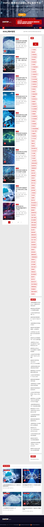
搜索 (32, 38)
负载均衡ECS (33, 259)
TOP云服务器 (20, 21)
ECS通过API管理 (34, 131)
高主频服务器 (33, 289)
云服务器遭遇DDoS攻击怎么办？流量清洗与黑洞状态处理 (35, 304)
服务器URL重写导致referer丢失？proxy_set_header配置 (35, 362)
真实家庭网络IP (33, 244)
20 (18, 222)
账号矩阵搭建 (33, 264)
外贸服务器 (33, 185)
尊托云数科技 (16, 524)
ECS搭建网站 (33, 96)
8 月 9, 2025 (19, 44)
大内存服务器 (33, 192)
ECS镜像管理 (33, 133)
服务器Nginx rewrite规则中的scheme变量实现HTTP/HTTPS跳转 (36, 400)
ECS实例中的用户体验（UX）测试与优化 (21, 60)
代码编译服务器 (33, 168)
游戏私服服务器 (33, 227)
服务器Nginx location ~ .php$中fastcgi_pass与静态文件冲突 (35, 410)
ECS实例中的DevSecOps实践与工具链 (21, 207)
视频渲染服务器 (33, 254)
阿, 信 (24, 44)
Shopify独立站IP (33, 150)
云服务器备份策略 (34, 163)
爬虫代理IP (33, 229)
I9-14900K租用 (33, 138)
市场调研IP (33, 197)
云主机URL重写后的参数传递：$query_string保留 (35, 394)
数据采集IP (33, 210)
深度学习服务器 (30, 21)
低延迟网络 (33, 170)
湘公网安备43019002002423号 (25, 524)
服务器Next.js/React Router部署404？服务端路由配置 (35, 350)
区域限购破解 (33, 180)
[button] (37, 28)
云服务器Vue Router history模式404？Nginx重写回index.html (35, 344)
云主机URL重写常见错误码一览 (9, 508)
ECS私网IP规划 (33, 111)
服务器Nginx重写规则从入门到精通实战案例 (32, 484)
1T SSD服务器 (33, 49)
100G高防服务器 (33, 54)
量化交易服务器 (33, 274)
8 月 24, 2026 (26, 486)
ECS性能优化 (33, 91)
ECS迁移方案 (33, 126)
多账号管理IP (33, 190)
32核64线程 (33, 52)
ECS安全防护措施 (34, 79)
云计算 (17, 56)
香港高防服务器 (33, 286)
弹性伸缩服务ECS (34, 205)
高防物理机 (19, 23)
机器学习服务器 (33, 217)
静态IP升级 (33, 279)
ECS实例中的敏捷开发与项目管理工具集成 (21, 189)
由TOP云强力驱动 (3, 524)
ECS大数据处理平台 (34, 74)
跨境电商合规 (33, 271)
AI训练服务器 (29, 23)
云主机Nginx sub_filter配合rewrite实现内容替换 (35, 333)
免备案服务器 (33, 175)
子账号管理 (33, 195)
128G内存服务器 (36, 21)
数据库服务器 (33, 207)
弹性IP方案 (33, 200)
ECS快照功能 (33, 89)
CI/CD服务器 (24, 23)
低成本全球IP (33, 173)
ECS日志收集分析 (34, 106)
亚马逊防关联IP (33, 165)
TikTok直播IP (33, 153)
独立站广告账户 (33, 239)
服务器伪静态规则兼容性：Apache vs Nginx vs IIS (35, 319)
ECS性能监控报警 (34, 94)
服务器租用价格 (33, 212)
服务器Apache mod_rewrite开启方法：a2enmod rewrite (35, 429)
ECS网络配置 (33, 113)
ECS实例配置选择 (34, 81)
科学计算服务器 (33, 247)
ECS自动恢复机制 (34, 116)
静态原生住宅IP (33, 281)
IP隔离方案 (33, 143)
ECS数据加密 (33, 101)
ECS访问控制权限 (34, 118)
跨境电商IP (33, 269)
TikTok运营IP (33, 155)
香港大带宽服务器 (34, 284)
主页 (24, 31)
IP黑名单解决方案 (34, 148)
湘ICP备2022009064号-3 (36, 524)
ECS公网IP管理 (33, 71)
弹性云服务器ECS (34, 202)
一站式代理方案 (33, 160)
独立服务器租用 (33, 237)
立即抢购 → (22, 14)
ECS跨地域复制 (33, 123)
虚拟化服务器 (25, 21)
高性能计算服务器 (34, 291)
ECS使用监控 (33, 69)
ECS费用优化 (33, 121)
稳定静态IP (33, 249)
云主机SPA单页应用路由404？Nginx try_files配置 (35, 356)
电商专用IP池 (33, 242)
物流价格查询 (33, 232)
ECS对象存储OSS (34, 84)
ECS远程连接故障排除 (34, 128)
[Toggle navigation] (34, 28)
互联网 (8, 470)
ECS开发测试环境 (34, 86)
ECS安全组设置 (33, 76)
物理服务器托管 (33, 234)
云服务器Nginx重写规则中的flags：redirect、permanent (35, 444)
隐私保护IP (33, 276)
